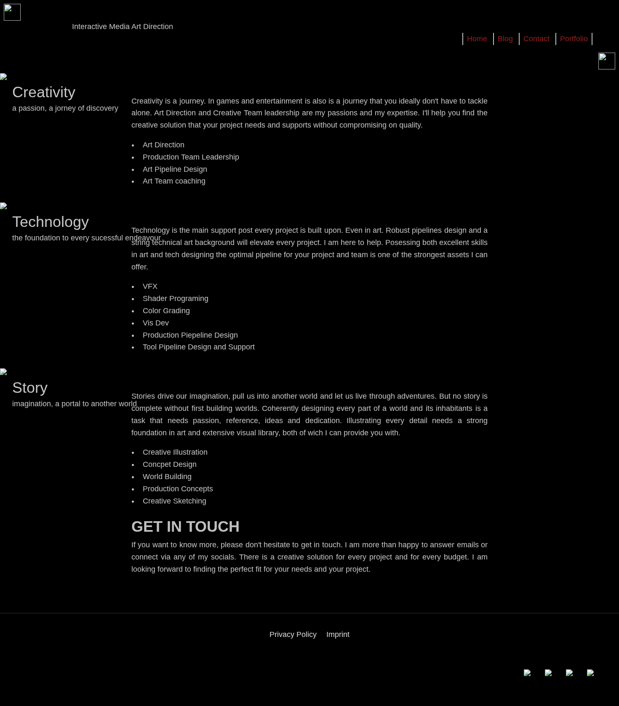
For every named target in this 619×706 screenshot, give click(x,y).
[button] (532, 667)
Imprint (338, 634)
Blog (505, 39)
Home (477, 39)
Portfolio (574, 39)
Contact (536, 39)
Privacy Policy (293, 634)
